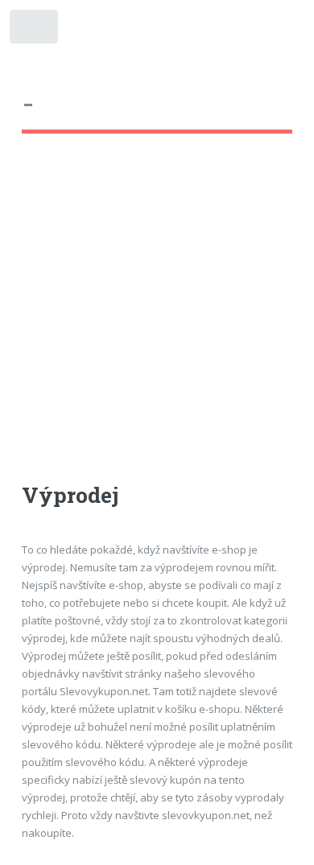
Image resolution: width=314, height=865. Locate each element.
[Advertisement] (157, 323)
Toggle (35, 30)
